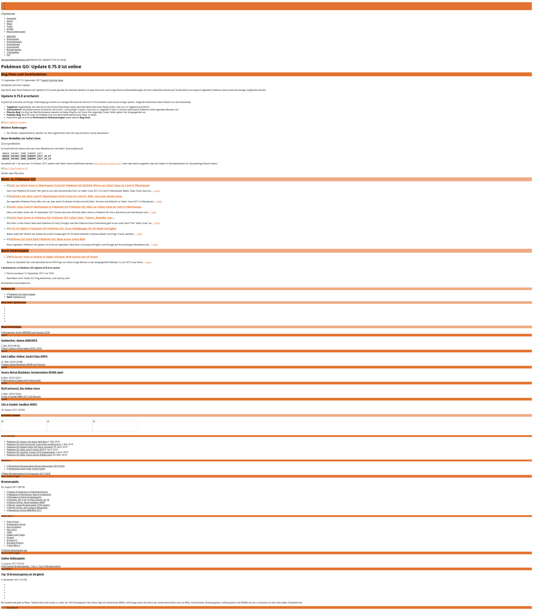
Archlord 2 (12, 540)
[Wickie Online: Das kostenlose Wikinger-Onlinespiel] (27, 507)
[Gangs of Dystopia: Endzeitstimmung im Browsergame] (27, 492)
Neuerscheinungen (16, 31)
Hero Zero (12, 529)
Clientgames (13, 52)
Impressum (12, 607)
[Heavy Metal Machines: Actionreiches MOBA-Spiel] (23, 364)
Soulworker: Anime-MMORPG (19, 340)
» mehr (156, 191)
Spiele (10, 21)
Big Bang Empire (15, 543)
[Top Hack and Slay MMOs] (26, 468)
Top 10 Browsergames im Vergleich (22, 574)
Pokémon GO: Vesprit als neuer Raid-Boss (27, 441)
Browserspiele (10, 481)
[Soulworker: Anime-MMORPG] (25, 332)
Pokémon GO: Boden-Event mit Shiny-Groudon (30, 447)
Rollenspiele (13, 39)
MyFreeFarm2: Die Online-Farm (20, 388)
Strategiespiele (14, 41)
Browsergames (14, 49)
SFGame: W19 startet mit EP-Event (76, 256)
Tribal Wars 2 (13, 545)
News (9, 23)
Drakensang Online (16, 524)
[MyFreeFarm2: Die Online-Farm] (21, 380)
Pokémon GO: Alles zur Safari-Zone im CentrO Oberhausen (104, 207)
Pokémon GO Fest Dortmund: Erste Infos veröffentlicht (34, 444)
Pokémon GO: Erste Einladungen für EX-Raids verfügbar (81, 228)
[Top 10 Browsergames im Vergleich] (31, 566)
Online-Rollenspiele (13, 558)
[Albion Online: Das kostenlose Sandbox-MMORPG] (26, 502)
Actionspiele (13, 47)
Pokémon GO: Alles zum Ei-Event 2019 (25, 449)
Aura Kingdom (14, 527)
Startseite (11, 18)
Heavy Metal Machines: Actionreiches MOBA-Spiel (32, 372)
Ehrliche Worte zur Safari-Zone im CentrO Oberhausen (116, 185)
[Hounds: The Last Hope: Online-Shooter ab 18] (28, 500)
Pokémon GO (19, 297)
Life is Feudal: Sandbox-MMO (19, 404)
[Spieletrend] (266, 13)
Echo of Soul (13, 521)
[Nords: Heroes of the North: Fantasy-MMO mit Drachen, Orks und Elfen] (28, 505)
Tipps (9, 26)
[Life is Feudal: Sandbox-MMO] (21, 396)
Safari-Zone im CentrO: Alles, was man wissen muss (90, 196)
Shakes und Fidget (16, 535)
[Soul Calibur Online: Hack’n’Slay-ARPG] (21, 348)
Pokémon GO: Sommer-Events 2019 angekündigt (31, 452)
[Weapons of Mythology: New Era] (29, 494)
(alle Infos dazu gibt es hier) (108, 163)
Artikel (10, 29)
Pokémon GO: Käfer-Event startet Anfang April (29, 455)
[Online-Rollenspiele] (14, 550)
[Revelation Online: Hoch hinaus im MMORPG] (24, 510)
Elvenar (10, 537)
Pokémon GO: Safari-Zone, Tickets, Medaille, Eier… (83, 217)
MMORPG (11, 36)
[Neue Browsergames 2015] (36, 466)
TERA (9, 532)
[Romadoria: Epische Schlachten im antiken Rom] (24, 497)
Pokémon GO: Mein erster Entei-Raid (61, 239)
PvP (8, 55)
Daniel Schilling (49, 80)
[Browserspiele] (25, 473)
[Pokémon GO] (21, 294)
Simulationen (13, 44)
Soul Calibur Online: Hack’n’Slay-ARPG (24, 356)
